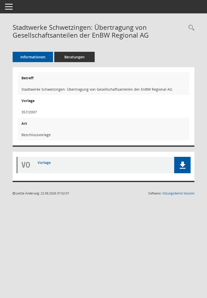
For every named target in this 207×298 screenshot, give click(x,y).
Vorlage (44, 162)
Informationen (32, 57)
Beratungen (74, 57)
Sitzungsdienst (178, 193)
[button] (182, 165)
